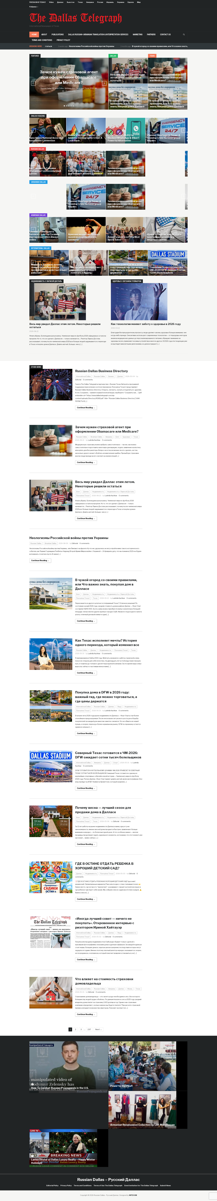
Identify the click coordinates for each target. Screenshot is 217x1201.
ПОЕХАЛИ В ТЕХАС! (37, 2)
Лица (119, 707)
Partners (151, 34)
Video (51, 2)
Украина (120, 2)
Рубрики (33, 7)
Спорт (115, 763)
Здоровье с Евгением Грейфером (127, 281)
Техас (80, 2)
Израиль (110, 2)
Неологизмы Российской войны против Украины (68, 538)
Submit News (165, 1185)
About (44, 34)
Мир (139, 2)
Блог (74, 88)
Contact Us (165, 34)
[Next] (104, 83)
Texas (152, 56)
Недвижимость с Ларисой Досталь (46, 281)
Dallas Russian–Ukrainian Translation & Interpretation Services (98, 34)
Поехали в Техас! (83, 495)
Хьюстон (70, 2)
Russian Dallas (45, 88)
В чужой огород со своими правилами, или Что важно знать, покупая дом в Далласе (108, 46)
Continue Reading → (86, 408)
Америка (90, 2)
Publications (58, 34)
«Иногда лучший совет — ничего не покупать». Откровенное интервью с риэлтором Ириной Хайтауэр (104, 923)
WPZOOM (133, 1195)
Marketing (137, 34)
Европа (131, 2)
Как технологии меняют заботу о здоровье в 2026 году (146, 324)
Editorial (78, 380)
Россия (100, 2)
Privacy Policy (63, 40)
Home (34, 34)
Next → (98, 1029)
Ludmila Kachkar (94, 440)
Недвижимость (98, 492)
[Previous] (33, 83)
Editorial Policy (52, 1185)
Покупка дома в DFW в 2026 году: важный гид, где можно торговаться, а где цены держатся (106, 696)
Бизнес (111, 376)
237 (89, 1029)
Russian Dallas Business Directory (101, 371)
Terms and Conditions (42, 40)
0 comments (70, 91)
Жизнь (129, 989)
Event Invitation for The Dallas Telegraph (141, 1185)
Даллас (60, 2)
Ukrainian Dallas (58, 88)
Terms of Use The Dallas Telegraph (108, 1185)
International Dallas (83, 376)
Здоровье (80, 88)
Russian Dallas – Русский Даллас (108, 1179)
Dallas (113, 56)
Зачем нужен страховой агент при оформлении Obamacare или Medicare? (69, 77)
